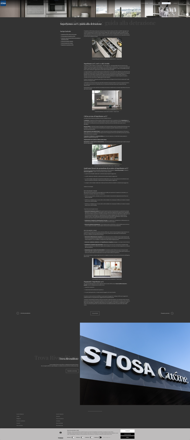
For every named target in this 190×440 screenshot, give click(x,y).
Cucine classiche (153, 3)
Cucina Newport (95, 279)
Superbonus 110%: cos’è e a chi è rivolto (68, 34)
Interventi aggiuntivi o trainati (67, 43)
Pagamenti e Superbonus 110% (67, 44)
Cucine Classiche (59, 414)
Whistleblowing (59, 425)
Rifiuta (127, 437)
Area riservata (20, 425)
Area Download (59, 423)
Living (159, 3)
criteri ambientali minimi (97, 216)
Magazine (19, 418)
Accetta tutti (127, 430)
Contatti (18, 423)
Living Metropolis (98, 111)
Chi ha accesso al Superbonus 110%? (68, 36)
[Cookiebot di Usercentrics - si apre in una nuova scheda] (60, 438)
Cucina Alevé (97, 165)
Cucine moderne (144, 3)
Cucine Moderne (20, 414)
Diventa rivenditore (21, 420)
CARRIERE (182, 3)
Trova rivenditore (166, 3)
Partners (58, 416)
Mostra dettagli (106, 437)
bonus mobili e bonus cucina (113, 87)
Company (175, 3)
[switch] (82, 437)
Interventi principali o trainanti (67, 41)
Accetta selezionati (127, 434)
